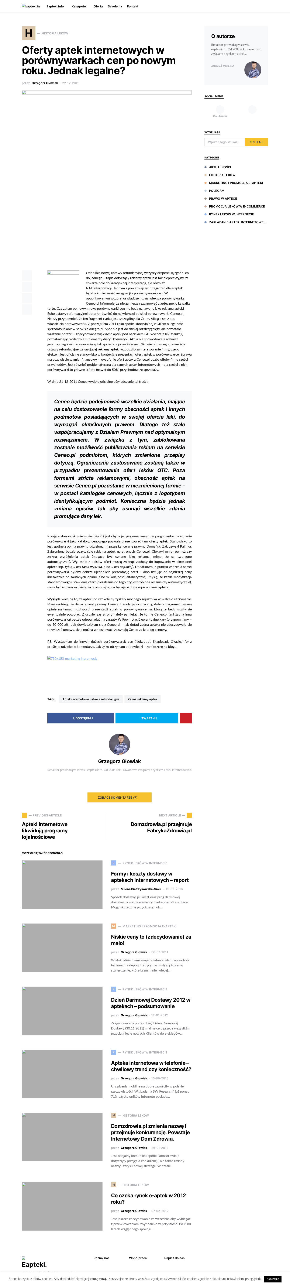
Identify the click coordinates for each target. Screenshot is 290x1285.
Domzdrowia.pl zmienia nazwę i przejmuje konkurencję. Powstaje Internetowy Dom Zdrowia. (150, 1132)
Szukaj (256, 142)
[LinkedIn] (252, 111)
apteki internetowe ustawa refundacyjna (90, 699)
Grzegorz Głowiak (45, 83)
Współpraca (138, 1258)
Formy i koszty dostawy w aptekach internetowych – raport (150, 877)
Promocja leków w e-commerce (237, 206)
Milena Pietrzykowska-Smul (141, 889)
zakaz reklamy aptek (142, 699)
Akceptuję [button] (273, 1279)
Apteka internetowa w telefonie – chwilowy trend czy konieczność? (151, 1066)
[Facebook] (259, 1257)
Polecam (216, 190)
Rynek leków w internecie (231, 214)
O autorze (223, 36)
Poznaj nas (102, 1258)
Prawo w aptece (223, 198)
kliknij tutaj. (98, 1279)
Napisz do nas (174, 1258)
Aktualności (220, 167)
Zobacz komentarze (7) (118, 797)
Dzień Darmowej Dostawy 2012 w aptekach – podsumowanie (150, 1003)
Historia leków (222, 175)
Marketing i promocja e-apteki (236, 183)
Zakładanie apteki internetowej (237, 222)
